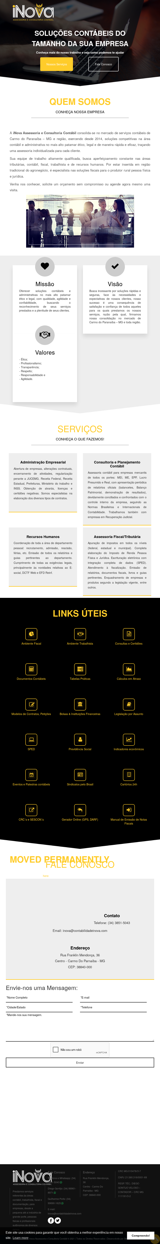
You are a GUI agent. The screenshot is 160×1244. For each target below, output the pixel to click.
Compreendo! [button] (141, 1235)
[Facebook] (51, 1220)
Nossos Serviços (56, 64)
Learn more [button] (20, 1238)
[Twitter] (58, 1220)
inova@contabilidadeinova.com (64, 1213)
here (46, 876)
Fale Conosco (103, 64)
